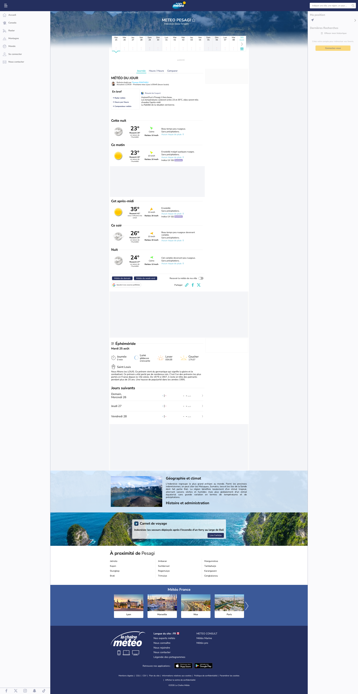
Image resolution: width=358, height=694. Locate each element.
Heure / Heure (156, 70)
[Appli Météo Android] (203, 666)
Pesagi (136, 13)
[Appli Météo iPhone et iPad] (183, 666)
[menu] (6, 5)
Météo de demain (122, 278)
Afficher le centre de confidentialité (180, 680)
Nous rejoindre (162, 647)
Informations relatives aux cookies (177, 675)
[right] (247, 606)
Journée (141, 70)
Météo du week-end (145, 278)
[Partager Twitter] (199, 285)
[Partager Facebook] (193, 285)
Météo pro (202, 643)
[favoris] (193, 20)
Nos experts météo (164, 638)
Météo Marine (204, 638)
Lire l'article (216, 535)
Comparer (172, 70)
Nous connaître (162, 643)
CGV (145, 675)
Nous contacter (162, 652)
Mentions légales (126, 675)
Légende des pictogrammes (169, 657)
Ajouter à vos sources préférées (128, 285)
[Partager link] (187, 285)
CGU (138, 675)
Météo (112, 13)
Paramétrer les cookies (229, 676)
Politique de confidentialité (205, 675)
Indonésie (119, 13)
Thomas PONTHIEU (140, 82)
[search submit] (353, 5)
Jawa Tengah (128, 13)
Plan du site (154, 675)
